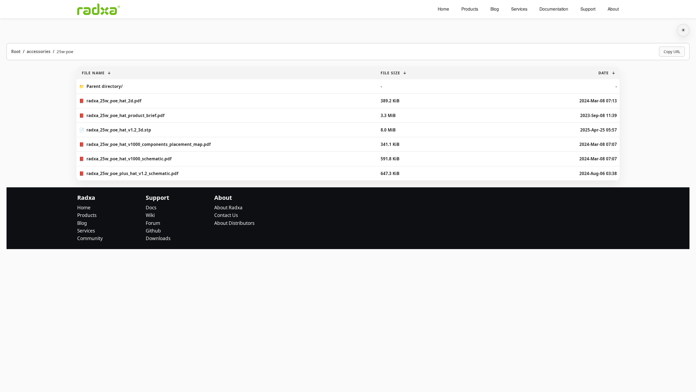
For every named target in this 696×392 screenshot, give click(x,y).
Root (16, 51)
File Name (93, 72)
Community (90, 238)
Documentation (553, 9)
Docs (151, 207)
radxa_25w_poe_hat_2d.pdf (113, 100)
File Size (390, 72)
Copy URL (672, 51)
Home (443, 9)
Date (603, 72)
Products (469, 9)
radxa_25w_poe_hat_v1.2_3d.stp (118, 130)
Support (587, 9)
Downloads (158, 238)
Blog (494, 9)
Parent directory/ (104, 86)
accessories (39, 51)
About (613, 9)
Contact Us (226, 215)
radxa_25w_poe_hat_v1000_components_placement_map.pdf (148, 144)
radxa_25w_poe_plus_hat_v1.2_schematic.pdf (132, 173)
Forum (153, 223)
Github (153, 231)
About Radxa (228, 207)
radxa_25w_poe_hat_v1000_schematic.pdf (129, 158)
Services (519, 9)
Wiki (150, 215)
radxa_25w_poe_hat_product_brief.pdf (125, 115)
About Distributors (234, 223)
